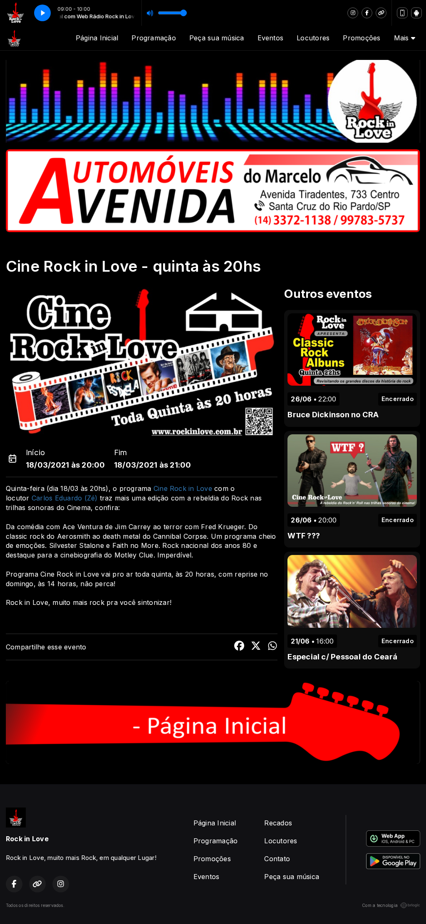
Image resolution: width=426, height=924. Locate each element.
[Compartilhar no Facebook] (239, 647)
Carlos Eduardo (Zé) (65, 498)
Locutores (313, 38)
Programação (153, 38)
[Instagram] (352, 12)
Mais (402, 38)
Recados (278, 823)
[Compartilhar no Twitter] (256, 647)
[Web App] (402, 12)
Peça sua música (216, 38)
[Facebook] (367, 12)
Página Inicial (97, 38)
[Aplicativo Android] (416, 12)
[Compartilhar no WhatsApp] (272, 647)
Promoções (361, 38)
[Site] (381, 12)
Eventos (271, 38)
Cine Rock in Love (183, 488)
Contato (277, 859)
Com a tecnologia (380, 905)
